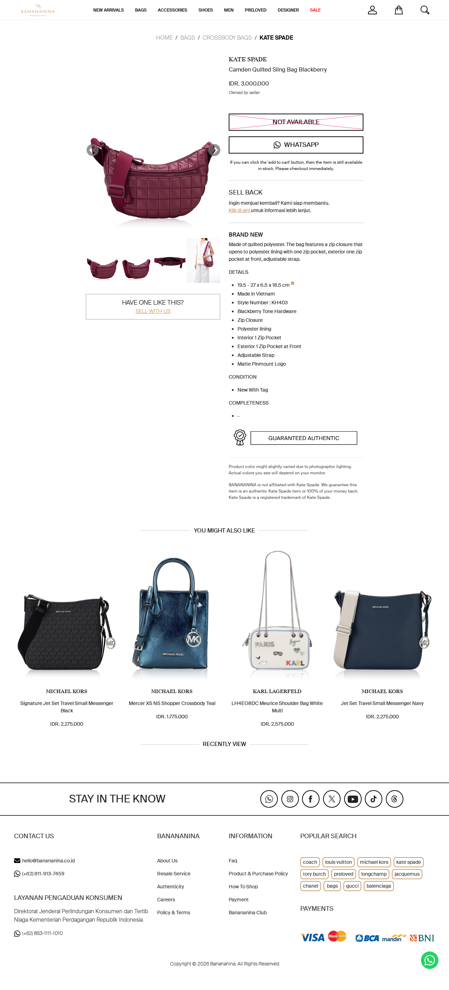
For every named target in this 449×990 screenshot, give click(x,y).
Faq (233, 860)
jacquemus (407, 874)
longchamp (374, 874)
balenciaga (379, 886)
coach (310, 862)
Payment (239, 899)
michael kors (374, 862)
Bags (187, 37)
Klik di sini (240, 210)
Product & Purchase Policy (258, 873)
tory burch (314, 874)
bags (332, 886)
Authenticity (170, 886)
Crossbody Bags (227, 37)
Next (210, 147)
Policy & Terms (173, 912)
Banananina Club (248, 912)
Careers (166, 899)
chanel (310, 886)
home (164, 37)
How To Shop (243, 886)
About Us (167, 860)
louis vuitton (338, 862)
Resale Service (173, 873)
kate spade (408, 862)
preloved (343, 874)
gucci (352, 886)
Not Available (296, 122)
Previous (89, 147)
